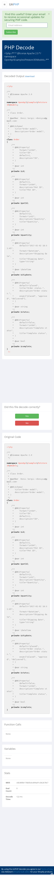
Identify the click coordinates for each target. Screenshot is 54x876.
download (30, 76)
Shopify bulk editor (22, 871)
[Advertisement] (26, 382)
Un (14, 4)
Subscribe (11, 32)
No (27, 423)
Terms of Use (46, 869)
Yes (27, 416)
